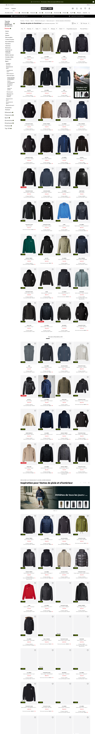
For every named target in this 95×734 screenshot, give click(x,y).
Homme (14, 8)
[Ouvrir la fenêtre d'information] (93, 2)
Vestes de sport (50, 20)
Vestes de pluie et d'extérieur (63, 20)
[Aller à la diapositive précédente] (80, 482)
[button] (75, 23)
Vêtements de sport (40, 20)
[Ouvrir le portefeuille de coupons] (73, 8)
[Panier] (89, 8)
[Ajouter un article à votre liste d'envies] (35, 34)
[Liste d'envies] (85, 8)
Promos (27, 20)
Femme (7, 8)
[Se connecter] (77, 8)
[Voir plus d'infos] (29, 63)
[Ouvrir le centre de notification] (81, 8)
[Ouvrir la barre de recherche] (88, 13)
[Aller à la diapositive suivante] (88, 482)
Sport (32, 20)
